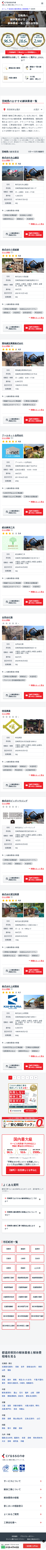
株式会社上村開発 (10, 986)
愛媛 (15, 1428)
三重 (3, 1405)
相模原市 (29, 1383)
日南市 (8, 1258)
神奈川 (10, 1383)
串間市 (8, 1268)
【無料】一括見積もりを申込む (23, 1170)
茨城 (3, 1380)
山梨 (32, 1392)
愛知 (27, 1396)
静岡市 (13, 1396)
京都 (15, 1405)
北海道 (4, 1367)
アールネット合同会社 (12, 435)
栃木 (9, 1380)
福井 (26, 1392)
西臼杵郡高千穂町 (37, 1316)
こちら (25, 1158)
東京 (3, 1383)
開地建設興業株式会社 (12, 343)
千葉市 (40, 1380)
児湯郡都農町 (8, 1306)
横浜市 (15, 1383)
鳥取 (3, 1418)
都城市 (23, 1249)
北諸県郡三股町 (8, 1278)
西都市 (23, 1268)
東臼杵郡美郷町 (23, 1316)
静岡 (9, 1396)
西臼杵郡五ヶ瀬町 (23, 1326)
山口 (38, 1418)
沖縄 (22, 1441)
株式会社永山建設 (10, 157)
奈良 (15, 1409)
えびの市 (37, 1268)
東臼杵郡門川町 (23, 1306)
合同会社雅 (7, 617)
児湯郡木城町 (23, 1297)
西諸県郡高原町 (23, 1278)
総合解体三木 (8, 527)
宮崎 (9, 1441)
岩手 (22, 1367)
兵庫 (3, 1409)
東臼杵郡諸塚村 (37, 1306)
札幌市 (9, 1367)
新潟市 (8, 1392)
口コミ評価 (6, 160)
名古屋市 (33, 1396)
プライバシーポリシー (27, 1536)
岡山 (15, 1418)
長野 (38, 1392)
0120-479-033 (12, 1547)
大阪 (26, 1405)
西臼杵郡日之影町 (8, 1326)
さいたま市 (27, 1380)
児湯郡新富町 (37, 1287)
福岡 (3, 1438)
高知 (20, 1428)
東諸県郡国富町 (37, 1278)
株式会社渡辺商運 (10, 894)
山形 (3, 1370)
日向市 (37, 1258)
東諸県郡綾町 (8, 1287)
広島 (26, 1418)
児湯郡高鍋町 (23, 1287)
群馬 (15, 1380)
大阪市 (31, 1405)
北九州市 (9, 1438)
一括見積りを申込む (31, 1546)
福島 (9, 1370)
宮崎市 (8, 1249)
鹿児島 (15, 1441)
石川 (21, 1392)
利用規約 (14, 1536)
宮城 (28, 1367)
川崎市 (22, 1383)
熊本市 (39, 1438)
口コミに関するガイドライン (15, 1539)
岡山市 (19, 1418)
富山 (15, 1392)
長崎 (29, 1438)
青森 (17, 1367)
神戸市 (8, 1409)
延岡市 (37, 1249)
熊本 (35, 1438)
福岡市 (16, 1438)
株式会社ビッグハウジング (14, 800)
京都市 (19, 1405)
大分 (3, 1441)
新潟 (3, 1392)
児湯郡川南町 (37, 1297)
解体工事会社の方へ (33, 1539)
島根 (9, 1418)
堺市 (37, 1405)
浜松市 (20, 1396)
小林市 (23, 1258)
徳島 (3, 1428)
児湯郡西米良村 (8, 1297)
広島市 (31, 1418)
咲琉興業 (6, 710)
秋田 (40, 1367)
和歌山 (21, 1409)
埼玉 (20, 1380)
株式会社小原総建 (10, 249)
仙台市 (33, 1367)
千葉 (35, 1380)
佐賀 (23, 1438)
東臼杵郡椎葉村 (8, 1316)
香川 (9, 1428)
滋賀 (9, 1405)
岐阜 (3, 1396)
